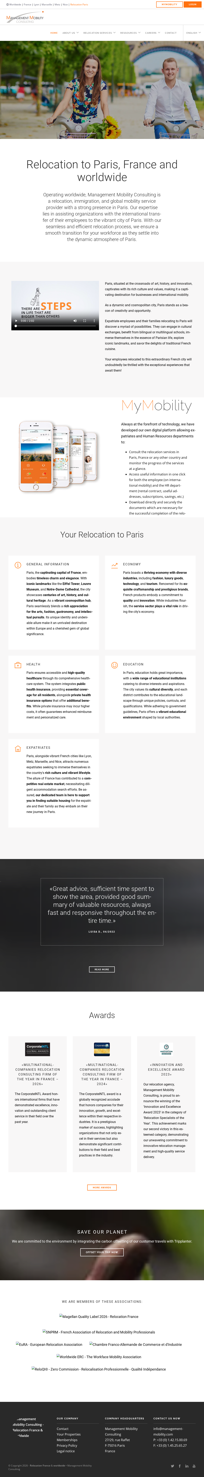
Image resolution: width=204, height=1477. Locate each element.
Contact (171, 33)
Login (192, 4)
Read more (102, 969)
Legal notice (66, 1451)
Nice (65, 4)
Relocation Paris (79, 4)
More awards (102, 1187)
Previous (7, 92)
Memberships (67, 1440)
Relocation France (40, 1465)
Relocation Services (97, 33)
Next (197, 92)
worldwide (59, 1465)
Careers (151, 33)
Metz (57, 4)
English (191, 33)
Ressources (128, 33)
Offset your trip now (102, 1252)
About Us (69, 33)
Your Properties (69, 1434)
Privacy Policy (67, 1445)
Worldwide (15, 4)
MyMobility (169, 4)
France (27, 4)
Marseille (47, 4)
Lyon (36, 4)
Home (54, 33)
